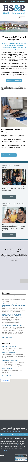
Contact (6, 450)
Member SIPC (15, 445)
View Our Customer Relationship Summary (13, 1)
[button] (22, 17)
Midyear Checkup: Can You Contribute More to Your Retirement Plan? (13, 305)
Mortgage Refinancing (9, 346)
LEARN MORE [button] (8, 197)
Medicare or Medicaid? (9, 296)
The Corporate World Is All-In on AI (12, 325)
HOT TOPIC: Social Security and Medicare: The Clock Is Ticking (11, 315)
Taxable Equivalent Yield (10, 360)
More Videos (14, 260)
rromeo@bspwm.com (18, 431)
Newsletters (6, 293)
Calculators (6, 343)
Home (1, 450)
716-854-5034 (7, 431)
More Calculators (8, 376)
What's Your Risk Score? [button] (8, 155)
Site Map (2, 455)
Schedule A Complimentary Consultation (14, 434)
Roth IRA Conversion (8, 352)
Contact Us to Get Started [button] (14, 80)
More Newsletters (8, 337)
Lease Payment (7, 368)
